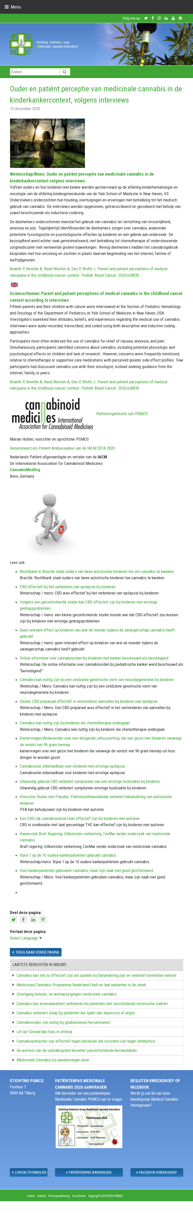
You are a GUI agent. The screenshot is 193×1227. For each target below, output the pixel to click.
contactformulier (30, 1172)
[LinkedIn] (33, 919)
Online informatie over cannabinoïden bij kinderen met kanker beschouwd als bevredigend (94, 658)
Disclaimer (79, 1196)
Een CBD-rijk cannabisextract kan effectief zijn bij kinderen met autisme (79, 818)
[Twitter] (14, 919)
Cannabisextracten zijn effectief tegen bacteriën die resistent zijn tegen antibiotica (86, 1041)
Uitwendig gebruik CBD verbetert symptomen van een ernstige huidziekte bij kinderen (90, 781)
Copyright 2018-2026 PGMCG (105, 1196)
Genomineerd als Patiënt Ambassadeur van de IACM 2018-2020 (62, 448)
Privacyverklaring (59, 1196)
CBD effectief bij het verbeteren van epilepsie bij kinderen (68, 586)
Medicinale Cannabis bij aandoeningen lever (53, 1059)
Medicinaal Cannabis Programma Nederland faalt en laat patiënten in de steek (81, 984)
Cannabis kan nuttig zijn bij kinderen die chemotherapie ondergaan (75, 722)
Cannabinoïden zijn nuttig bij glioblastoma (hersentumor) (64, 1022)
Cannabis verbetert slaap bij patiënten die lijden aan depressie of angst (76, 1012)
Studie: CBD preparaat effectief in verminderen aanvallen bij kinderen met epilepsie (89, 701)
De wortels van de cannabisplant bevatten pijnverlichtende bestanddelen (77, 1050)
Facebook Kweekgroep (158, 1172)
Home (30, 1196)
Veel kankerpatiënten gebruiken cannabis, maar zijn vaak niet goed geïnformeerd (86, 870)
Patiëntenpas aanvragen (90, 1172)
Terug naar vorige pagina (37, 952)
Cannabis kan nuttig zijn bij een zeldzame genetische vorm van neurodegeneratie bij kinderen (97, 679)
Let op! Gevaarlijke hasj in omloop (44, 1031)
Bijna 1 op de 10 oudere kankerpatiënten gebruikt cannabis (68, 855)
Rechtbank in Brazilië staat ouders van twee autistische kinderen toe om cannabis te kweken (97, 571)
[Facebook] (24, 919)
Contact (41, 1196)
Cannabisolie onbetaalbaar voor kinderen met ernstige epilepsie (72, 766)
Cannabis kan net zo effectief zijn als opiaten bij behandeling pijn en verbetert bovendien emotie (96, 975)
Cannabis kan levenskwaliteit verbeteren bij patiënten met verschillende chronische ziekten (92, 1003)
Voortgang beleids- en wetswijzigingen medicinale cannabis (67, 994)
